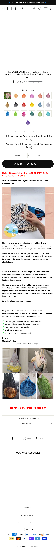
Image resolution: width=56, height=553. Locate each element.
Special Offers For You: (28, 132)
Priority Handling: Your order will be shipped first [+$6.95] (29, 138)
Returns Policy (28, 423)
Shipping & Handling (28, 418)
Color (28, 90)
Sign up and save (28, 515)
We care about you (28, 523)
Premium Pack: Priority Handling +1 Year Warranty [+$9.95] (29, 146)
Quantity (20, 155)
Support (28, 507)
